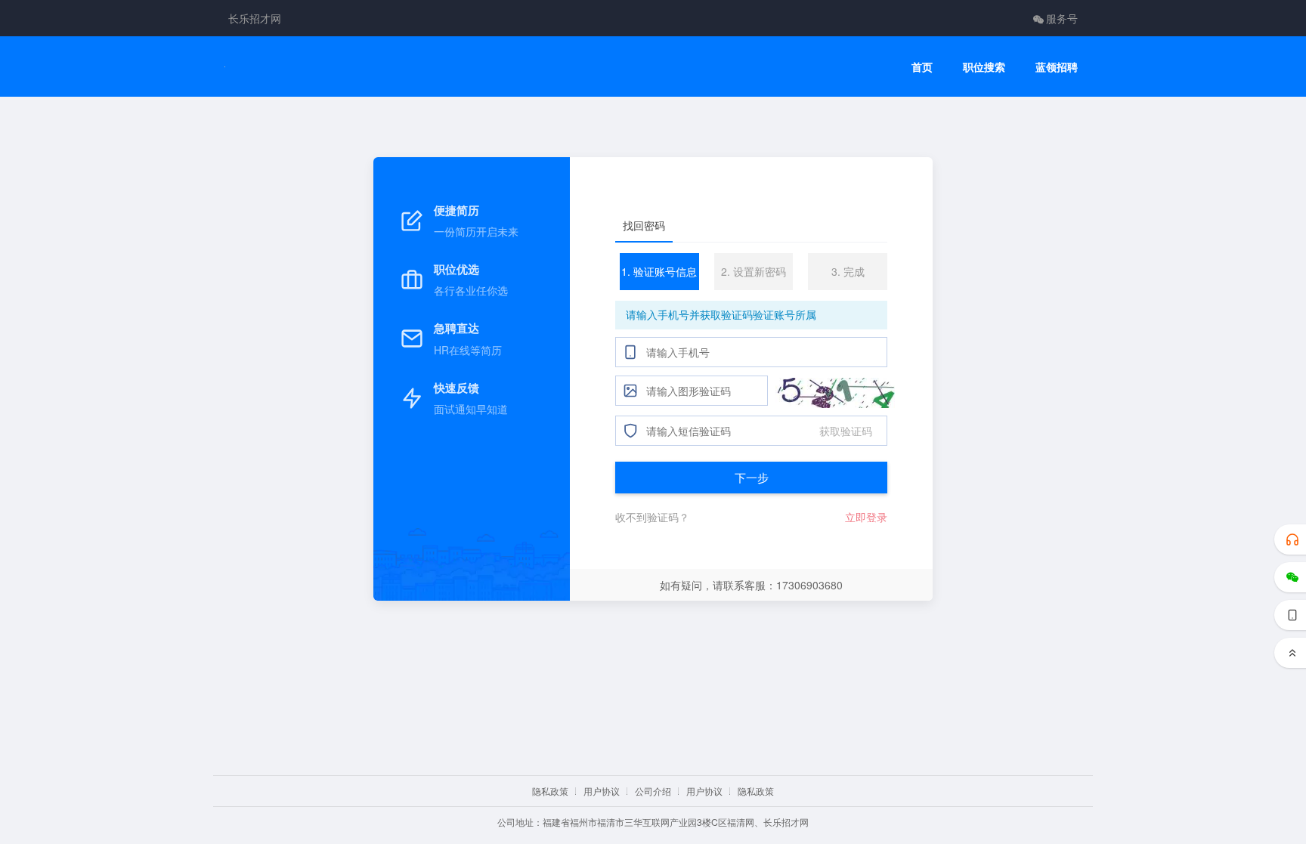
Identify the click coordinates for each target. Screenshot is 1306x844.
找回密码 (644, 225)
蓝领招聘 (1056, 66)
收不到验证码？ (652, 516)
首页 (922, 66)
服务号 (1062, 18)
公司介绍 (653, 790)
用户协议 (601, 790)
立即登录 (866, 516)
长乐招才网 (254, 18)
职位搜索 (984, 66)
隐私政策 (550, 790)
